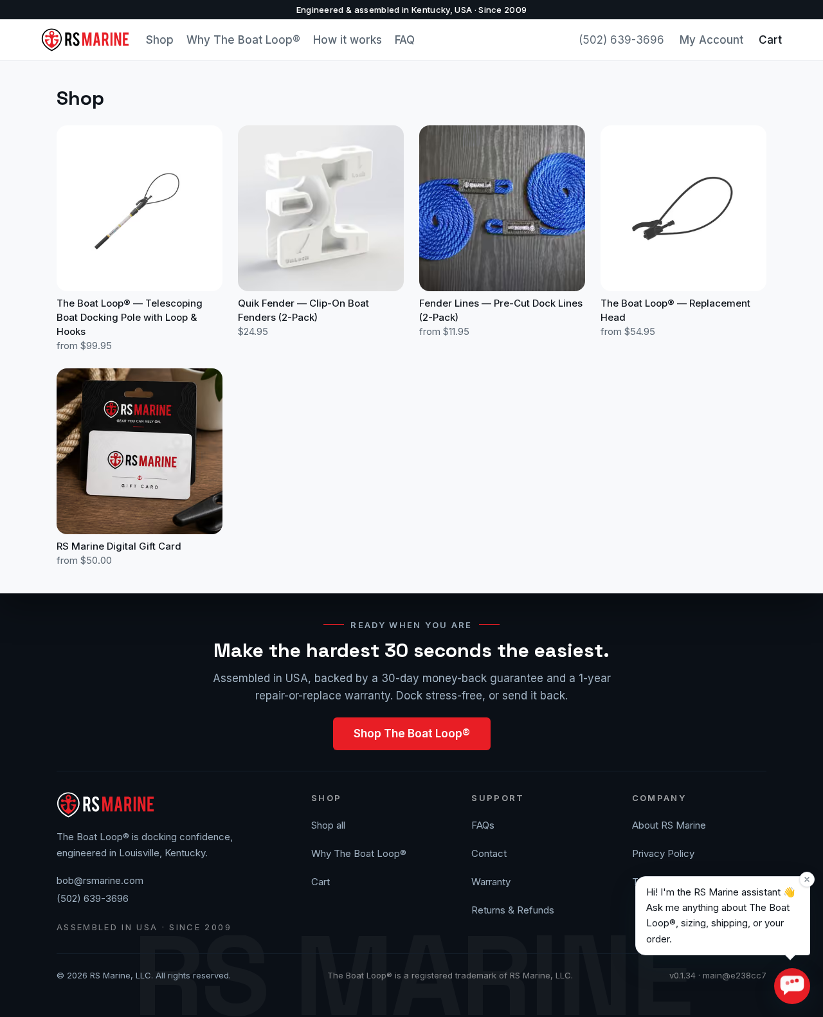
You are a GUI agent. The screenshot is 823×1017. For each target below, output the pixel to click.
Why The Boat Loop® (243, 39)
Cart (770, 39)
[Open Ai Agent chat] (792, 986)
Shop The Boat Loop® (412, 733)
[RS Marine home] (86, 39)
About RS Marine (669, 825)
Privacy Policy (663, 853)
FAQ (405, 39)
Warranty (491, 882)
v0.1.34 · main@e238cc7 (717, 975)
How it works (347, 39)
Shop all (328, 825)
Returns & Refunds (512, 910)
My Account (711, 39)
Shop (160, 39)
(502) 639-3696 (621, 39)
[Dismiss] (807, 879)
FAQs (482, 825)
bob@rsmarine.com (100, 880)
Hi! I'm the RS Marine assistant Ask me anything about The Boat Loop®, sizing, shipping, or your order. (720, 915)
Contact (489, 853)
